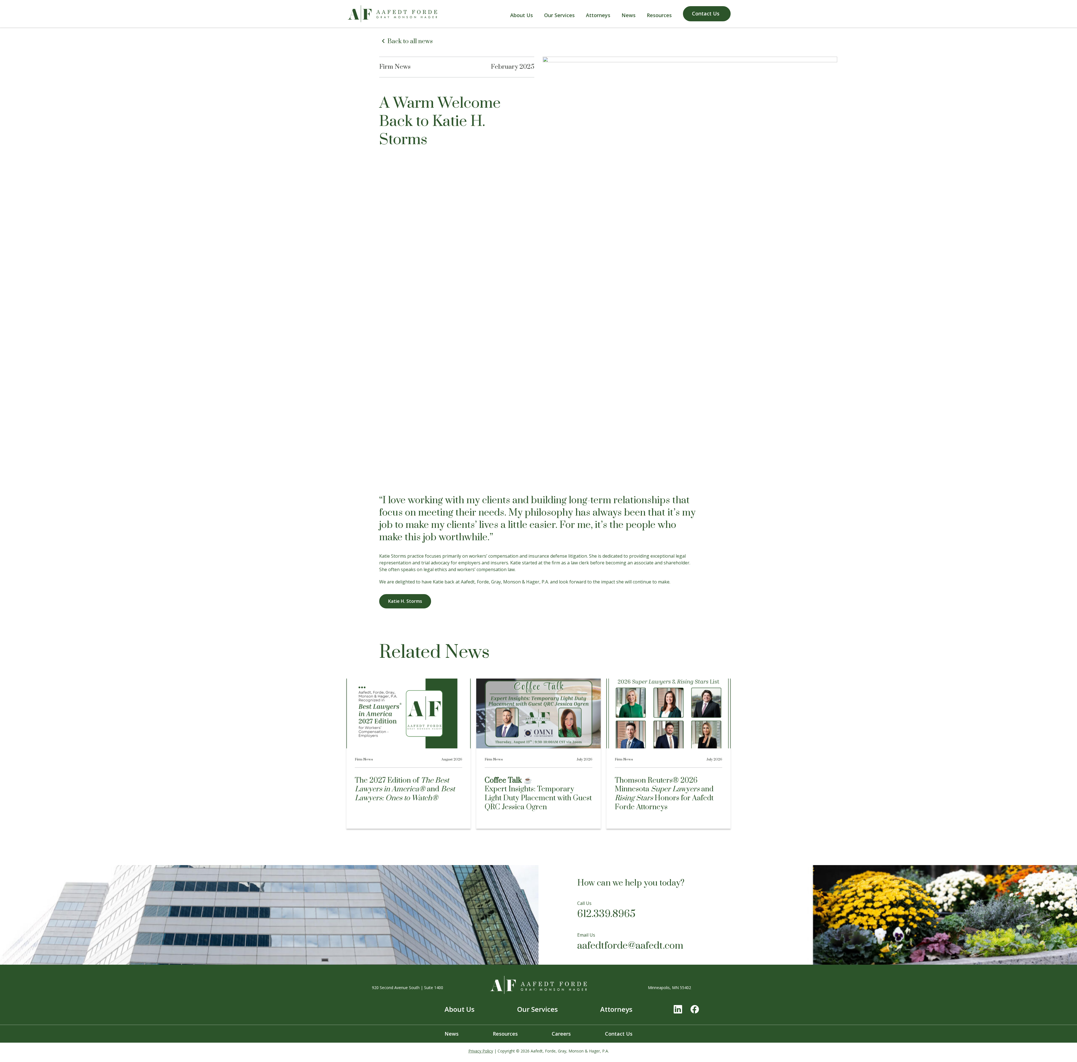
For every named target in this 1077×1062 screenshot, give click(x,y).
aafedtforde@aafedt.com (630, 946)
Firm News (395, 67)
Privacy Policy (480, 1051)
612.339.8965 (606, 914)
